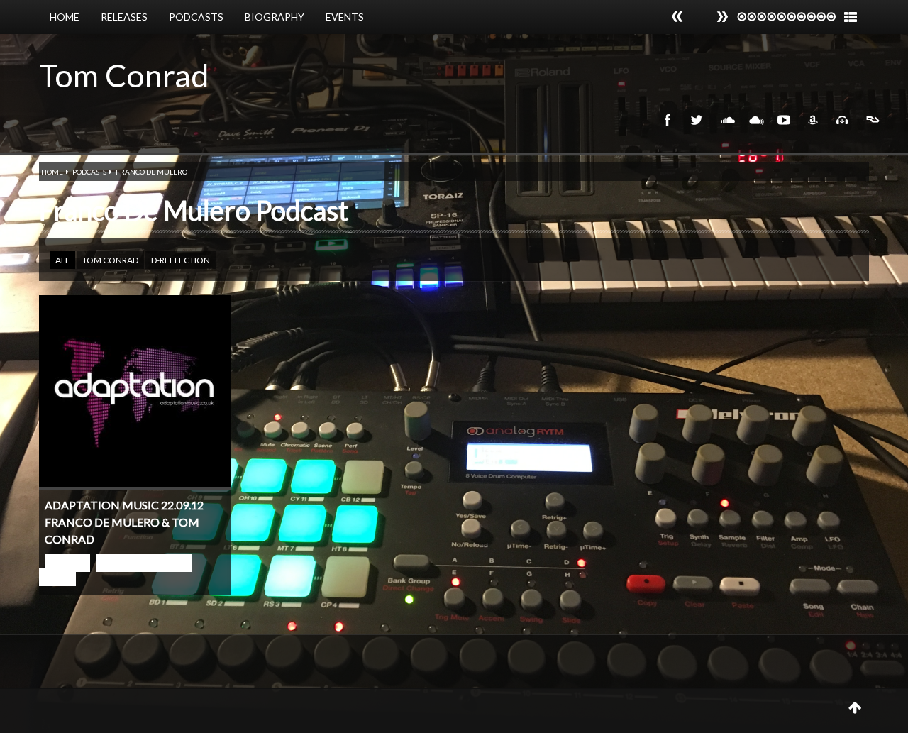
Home (64, 17)
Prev (722, 17)
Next (677, 17)
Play (67, 563)
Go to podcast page (115, 570)
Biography (274, 17)
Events (345, 17)
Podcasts (196, 17)
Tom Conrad (124, 75)
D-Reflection (180, 260)
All (62, 260)
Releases (124, 17)
